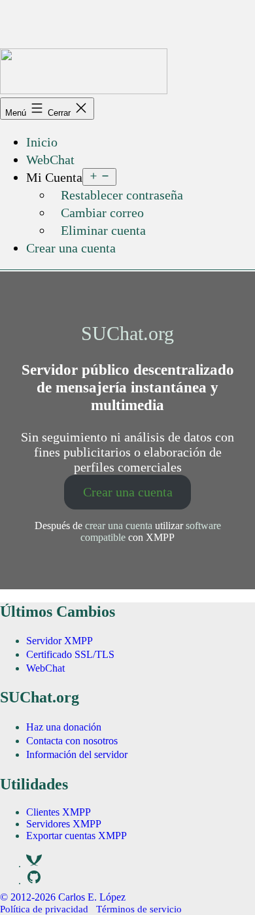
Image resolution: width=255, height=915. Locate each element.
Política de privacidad (44, 908)
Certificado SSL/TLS (70, 654)
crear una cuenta (118, 525)
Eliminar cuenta (103, 230)
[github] (34, 883)
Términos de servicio (139, 908)
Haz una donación (63, 727)
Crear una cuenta (71, 248)
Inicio (42, 142)
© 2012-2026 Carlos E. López (63, 897)
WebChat (50, 159)
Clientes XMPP (58, 812)
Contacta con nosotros (72, 740)
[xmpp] (34, 866)
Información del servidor (77, 754)
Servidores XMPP (63, 823)
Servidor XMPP (59, 640)
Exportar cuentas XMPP (76, 835)
